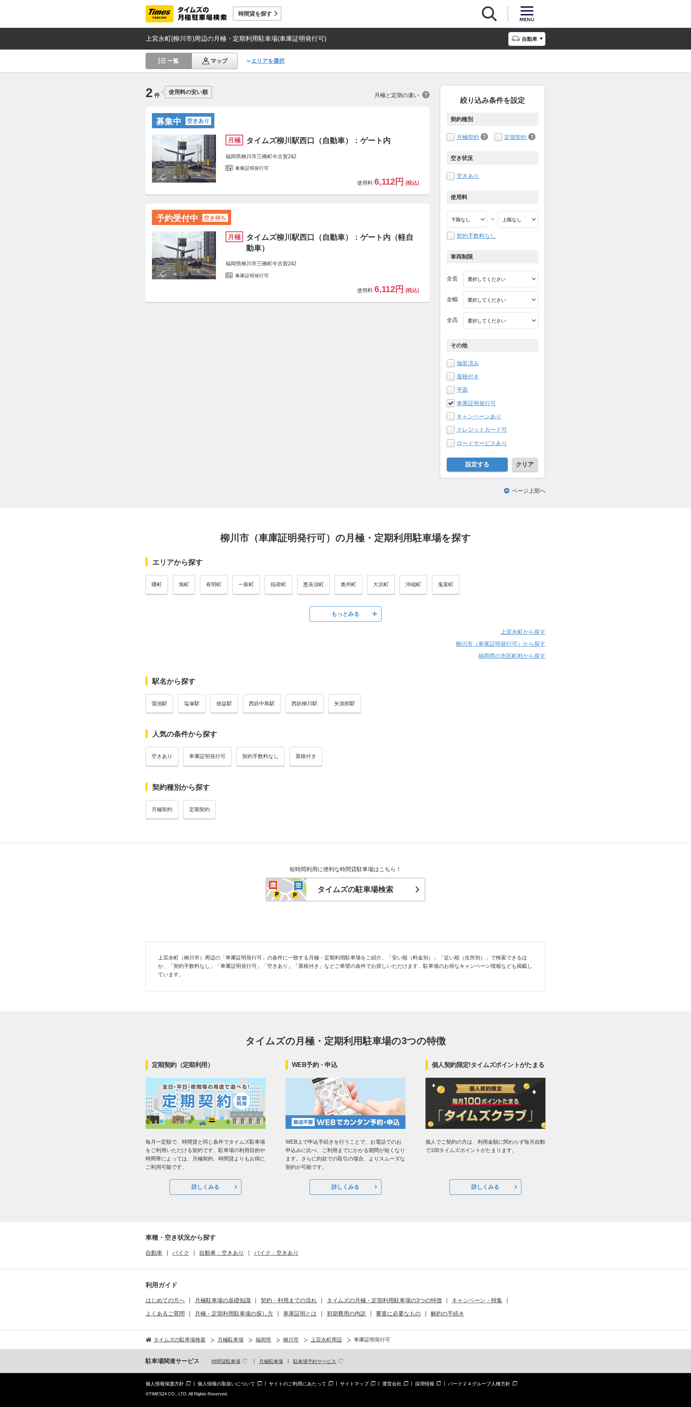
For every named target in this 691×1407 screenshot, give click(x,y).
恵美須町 (313, 584)
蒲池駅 (159, 703)
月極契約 (468, 137)
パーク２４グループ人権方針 (479, 1384)
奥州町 (348, 584)
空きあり (468, 176)
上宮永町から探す (523, 632)
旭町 (184, 584)
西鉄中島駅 (262, 703)
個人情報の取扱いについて (226, 1384)
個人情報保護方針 (165, 1384)
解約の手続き (447, 1313)
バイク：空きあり (276, 1253)
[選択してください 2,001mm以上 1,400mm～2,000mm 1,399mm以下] (500, 299)
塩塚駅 (192, 703)
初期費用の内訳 (346, 1313)
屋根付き (468, 376)
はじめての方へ (165, 1300)
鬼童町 (445, 584)
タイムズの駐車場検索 (355, 889)
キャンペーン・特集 (477, 1300)
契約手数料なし (476, 236)
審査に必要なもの (398, 1313)
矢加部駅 (344, 703)
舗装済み (468, 363)
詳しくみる (206, 1187)
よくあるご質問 (165, 1313)
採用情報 (424, 1384)
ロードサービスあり (482, 443)
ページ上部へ (528, 491)
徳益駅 (224, 703)
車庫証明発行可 (476, 403)
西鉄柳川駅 (305, 703)
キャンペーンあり (479, 416)
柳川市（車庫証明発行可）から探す (500, 644)
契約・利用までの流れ (289, 1300)
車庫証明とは (300, 1313)
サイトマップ (354, 1384)
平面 (462, 389)
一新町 (246, 584)
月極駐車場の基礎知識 (223, 1300)
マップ (219, 61)
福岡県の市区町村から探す (511, 656)
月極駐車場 (271, 1361)
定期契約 (515, 137)
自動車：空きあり (221, 1253)
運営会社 (391, 1384)
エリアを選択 (268, 61)
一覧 (173, 61)
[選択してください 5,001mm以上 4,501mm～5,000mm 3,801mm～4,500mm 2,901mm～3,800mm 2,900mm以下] (500, 279)
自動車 (154, 1253)
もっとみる (345, 614)
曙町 (157, 584)
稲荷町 (278, 584)
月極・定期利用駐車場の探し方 (234, 1313)
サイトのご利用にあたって (297, 1384)
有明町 (214, 584)
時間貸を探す (255, 13)
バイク (180, 1253)
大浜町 (381, 584)
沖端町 (413, 584)
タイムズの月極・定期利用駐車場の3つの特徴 (384, 1300)
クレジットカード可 (482, 429)
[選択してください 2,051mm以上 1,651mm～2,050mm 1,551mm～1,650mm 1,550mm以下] (500, 320)
